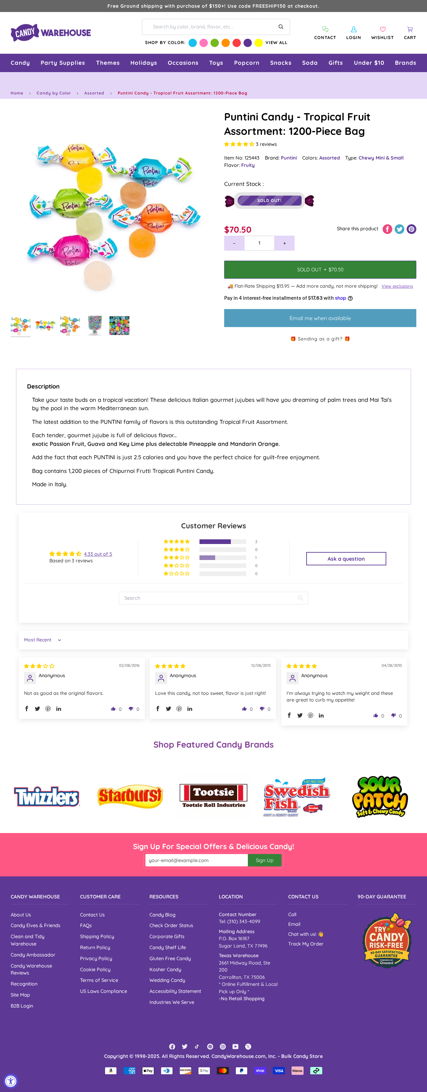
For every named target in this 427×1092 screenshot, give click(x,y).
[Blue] (192, 43)
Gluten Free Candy (170, 958)
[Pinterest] (210, 1047)
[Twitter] (185, 1047)
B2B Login (22, 1006)
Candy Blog (162, 914)
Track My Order (306, 944)
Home (17, 92)
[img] (39, 666)
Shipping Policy (97, 936)
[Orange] (226, 43)
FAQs (86, 925)
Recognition (24, 984)
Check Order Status (171, 925)
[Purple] (248, 43)
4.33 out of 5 (98, 554)
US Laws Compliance (103, 991)
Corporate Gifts (166, 936)
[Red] (237, 43)
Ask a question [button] (346, 558)
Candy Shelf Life (167, 947)
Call (292, 914)
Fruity (248, 165)
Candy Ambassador (33, 954)
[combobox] (216, 26)
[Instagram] (223, 1047)
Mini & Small (390, 158)
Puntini (289, 158)
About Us (21, 914)
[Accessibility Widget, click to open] (10, 1081)
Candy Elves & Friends (35, 925)
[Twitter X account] (248, 1047)
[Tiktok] (197, 1047)
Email (294, 924)
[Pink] (203, 43)
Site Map (20, 995)
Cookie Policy (95, 969)
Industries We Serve (171, 1002)
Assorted (94, 92)
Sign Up (265, 860)
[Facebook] (172, 1047)
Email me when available (320, 318)
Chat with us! (303, 934)
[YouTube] (236, 1047)
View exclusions (397, 286)
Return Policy (95, 947)
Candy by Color (54, 92)
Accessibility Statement (175, 991)
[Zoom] (112, 210)
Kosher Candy (165, 969)
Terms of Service (99, 980)
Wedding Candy (167, 980)
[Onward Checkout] (387, 940)
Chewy (367, 158)
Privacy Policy (96, 958)
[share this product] (388, 228)
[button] (20, 63)
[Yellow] (259, 43)
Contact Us (92, 914)
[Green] (214, 43)
